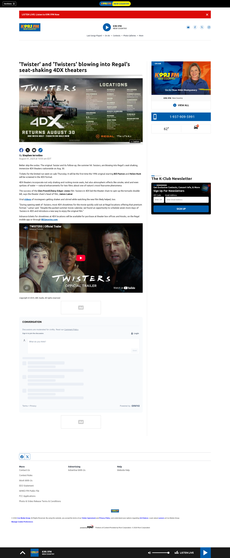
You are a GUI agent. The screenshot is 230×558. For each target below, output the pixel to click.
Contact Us (24, 470)
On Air (107, 36)
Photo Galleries (129, 36)
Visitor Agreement (89, 518)
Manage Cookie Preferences (22, 522)
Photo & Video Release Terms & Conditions (40, 501)
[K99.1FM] (115, 3)
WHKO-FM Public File (29, 491)
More (141, 36)
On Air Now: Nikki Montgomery (181, 90)
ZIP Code (157, 195)
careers (161, 518)
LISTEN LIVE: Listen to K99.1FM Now (40, 14)
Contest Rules (25, 475)
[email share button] (34, 150)
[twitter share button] (28, 150)
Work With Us (25, 480)
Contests (116, 36)
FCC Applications (27, 496)
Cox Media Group (23, 518)
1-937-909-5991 (182, 117)
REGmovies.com (49, 219)
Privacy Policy (104, 518)
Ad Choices (144, 518)
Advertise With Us (76, 470)
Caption (135, 141)
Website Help (123, 470)
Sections (8, 4)
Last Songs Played (94, 36)
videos (27, 199)
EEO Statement (26, 485)
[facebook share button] (21, 150)
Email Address (171, 195)
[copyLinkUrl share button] (40, 150)
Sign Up (181, 208)
